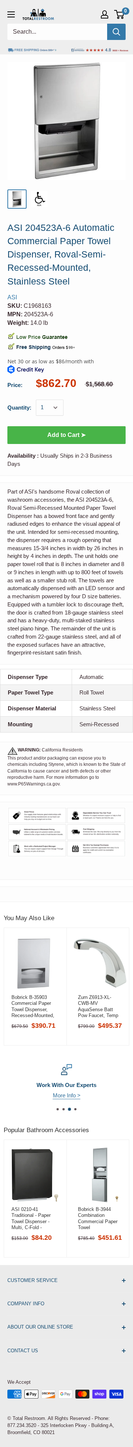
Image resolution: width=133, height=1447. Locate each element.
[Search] (116, 32)
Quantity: (19, 407)
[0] (119, 14)
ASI (12, 297)
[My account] (104, 14)
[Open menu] (11, 14)
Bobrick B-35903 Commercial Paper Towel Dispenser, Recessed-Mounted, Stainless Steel (32, 1006)
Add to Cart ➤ (66, 435)
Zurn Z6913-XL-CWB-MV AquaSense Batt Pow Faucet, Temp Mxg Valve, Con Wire (98, 1006)
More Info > (67, 1095)
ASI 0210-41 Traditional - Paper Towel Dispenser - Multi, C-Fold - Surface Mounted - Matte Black (31, 1218)
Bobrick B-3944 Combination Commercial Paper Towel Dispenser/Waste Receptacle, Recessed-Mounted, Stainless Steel (99, 1218)
